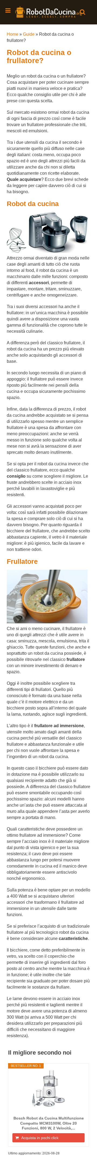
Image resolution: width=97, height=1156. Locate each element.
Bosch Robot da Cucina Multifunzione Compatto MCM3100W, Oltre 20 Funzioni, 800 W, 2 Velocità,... (48, 1123)
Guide (28, 34)
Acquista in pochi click (39, 1138)
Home (12, 34)
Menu (8, 10)
